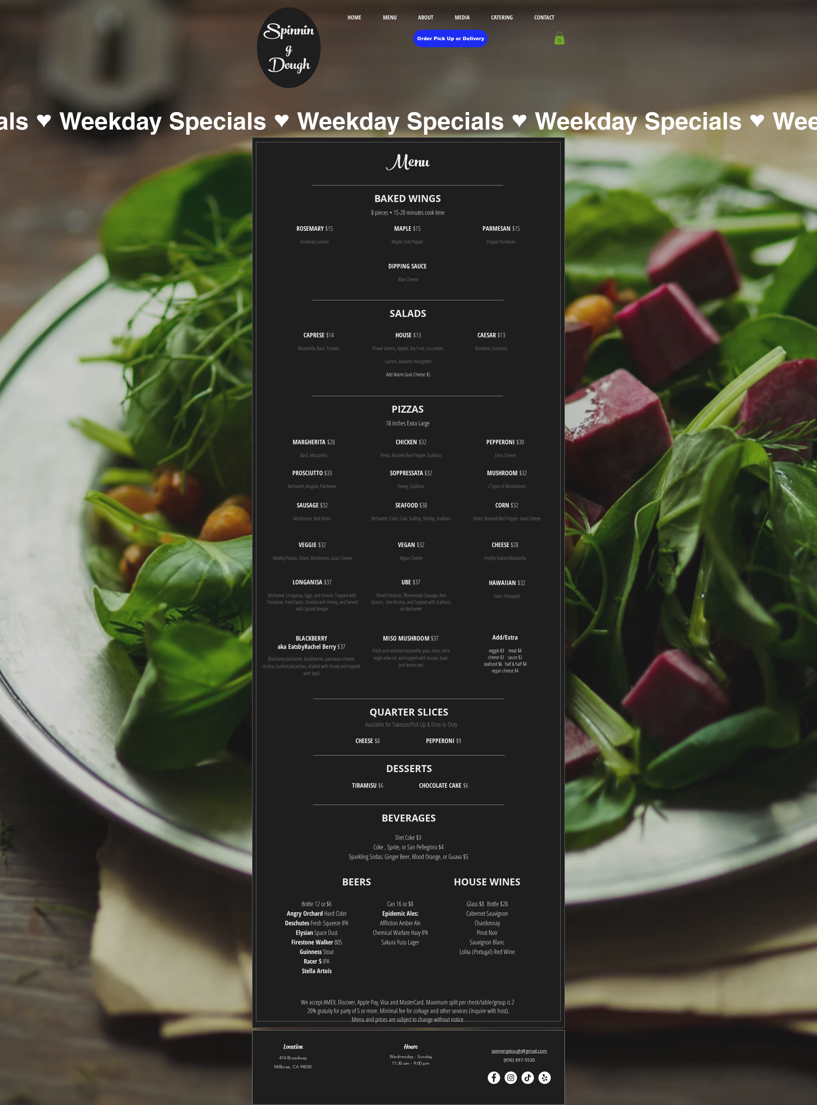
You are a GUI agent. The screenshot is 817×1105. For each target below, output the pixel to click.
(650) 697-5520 (519, 1060)
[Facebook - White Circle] (494, 1077)
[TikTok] (527, 1077)
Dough (289, 66)
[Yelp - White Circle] (544, 1077)
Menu (407, 163)
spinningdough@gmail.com (519, 1051)
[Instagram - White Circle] (511, 1077)
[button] (559, 38)
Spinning (289, 40)
